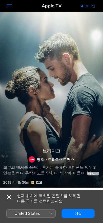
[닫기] (9, 196)
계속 (78, 213)
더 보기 (93, 173)
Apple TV (52, 5)
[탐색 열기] (12, 6)
